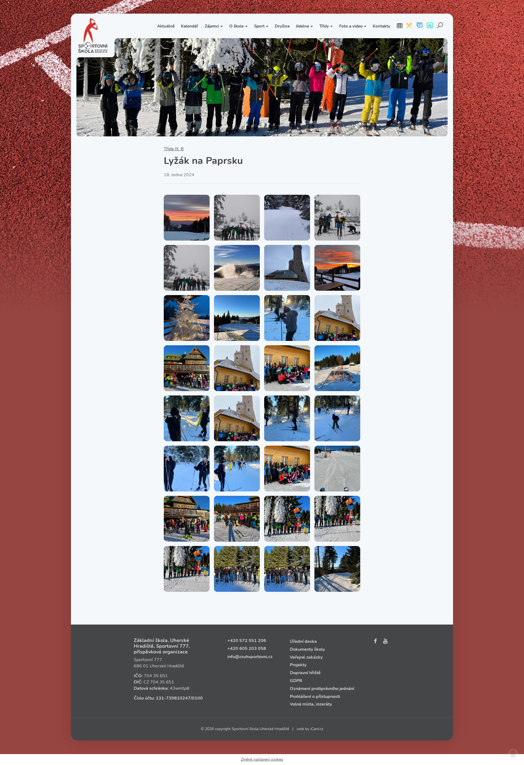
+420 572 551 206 (246, 641)
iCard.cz (316, 728)
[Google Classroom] (430, 25)
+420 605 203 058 (246, 649)
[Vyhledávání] (440, 25)
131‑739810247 (173, 698)
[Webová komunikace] (419, 25)
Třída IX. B (174, 149)
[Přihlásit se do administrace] (513, 754)
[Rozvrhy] (399, 26)
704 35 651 (156, 676)
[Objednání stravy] (409, 25)
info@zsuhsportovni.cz (250, 657)
